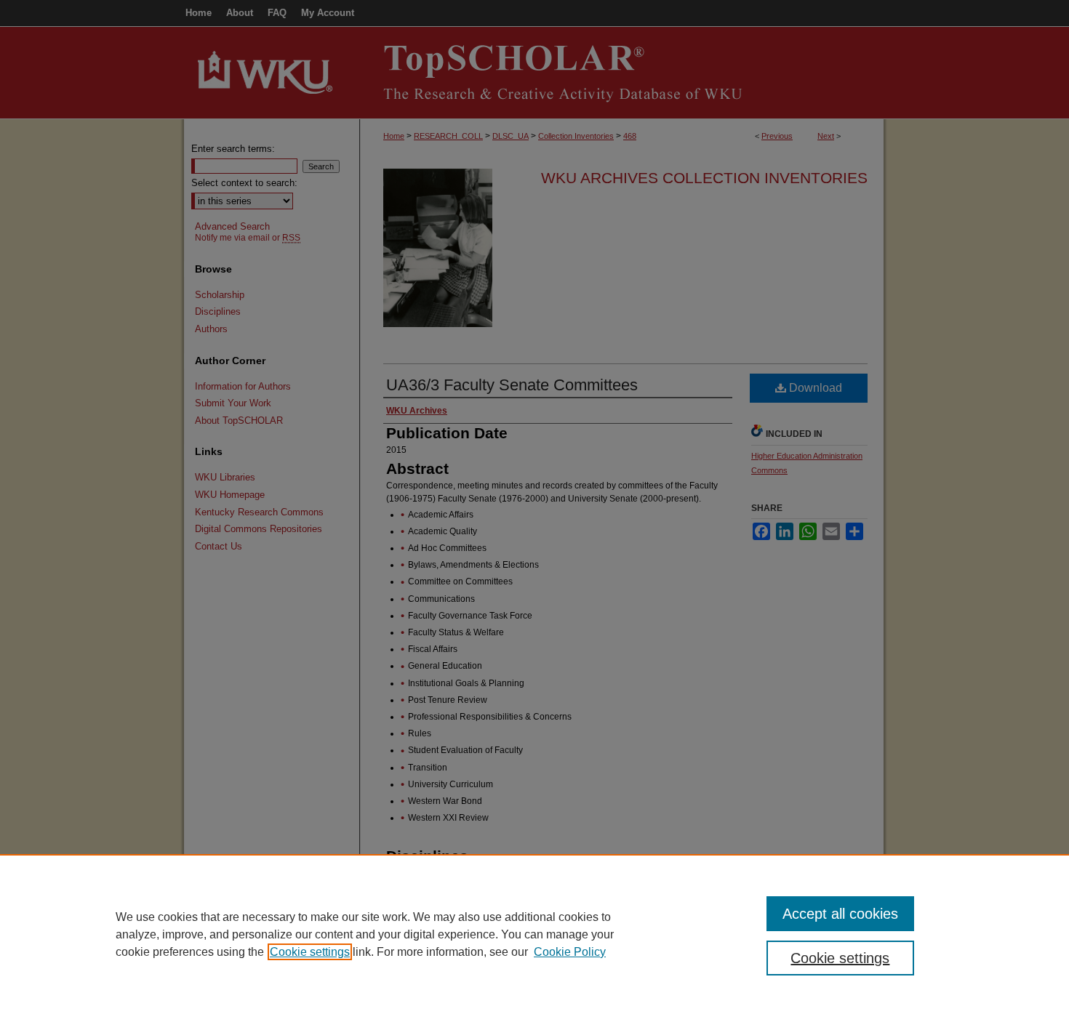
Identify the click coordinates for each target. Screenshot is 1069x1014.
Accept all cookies (840, 914)
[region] (534, 934)
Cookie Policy (570, 952)
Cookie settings (310, 952)
